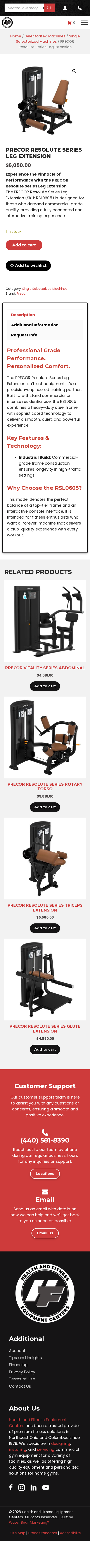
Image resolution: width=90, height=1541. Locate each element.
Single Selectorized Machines (48, 39)
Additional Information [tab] (35, 325)
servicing (45, 1449)
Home (15, 36)
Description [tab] (23, 314)
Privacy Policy (22, 1372)
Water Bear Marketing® (29, 1522)
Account (17, 1350)
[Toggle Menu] (84, 22)
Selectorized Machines (45, 36)
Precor (22, 293)
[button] (74, 71)
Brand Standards (42, 1532)
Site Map (17, 1532)
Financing (18, 1364)
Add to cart (24, 245)
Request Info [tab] (24, 335)
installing (17, 1449)
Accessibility (70, 1532)
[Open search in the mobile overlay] (30, 8)
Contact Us (20, 1386)
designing (60, 1443)
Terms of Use (22, 1379)
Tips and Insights (25, 1357)
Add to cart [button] (45, 686)
